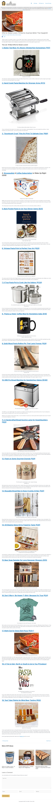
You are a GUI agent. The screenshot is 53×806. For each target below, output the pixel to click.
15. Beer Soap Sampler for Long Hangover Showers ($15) (24, 560)
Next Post (48, 740)
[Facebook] (2, 36)
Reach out (22, 736)
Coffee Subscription (24, 173)
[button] (31, 3)
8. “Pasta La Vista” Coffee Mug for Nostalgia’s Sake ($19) (24, 314)
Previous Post (5, 740)
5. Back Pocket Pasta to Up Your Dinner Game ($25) (22, 209)
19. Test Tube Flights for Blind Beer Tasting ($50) (21, 700)
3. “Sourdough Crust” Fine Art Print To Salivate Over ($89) (25, 134)
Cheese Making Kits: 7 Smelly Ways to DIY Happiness (26, 767)
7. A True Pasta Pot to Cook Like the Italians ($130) (22, 282)
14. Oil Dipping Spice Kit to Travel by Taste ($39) (21, 525)
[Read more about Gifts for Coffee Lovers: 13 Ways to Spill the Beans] (9, 757)
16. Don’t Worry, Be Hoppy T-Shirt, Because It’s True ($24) (25, 595)
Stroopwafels (9, 173)
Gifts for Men (12, 34)
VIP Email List (41, 3)
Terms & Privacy (48, 3)
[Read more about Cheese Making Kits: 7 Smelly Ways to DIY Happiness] (26, 757)
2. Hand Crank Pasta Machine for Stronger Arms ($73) (23, 83)
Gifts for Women (18, 34)
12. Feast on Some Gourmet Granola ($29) (18, 459)
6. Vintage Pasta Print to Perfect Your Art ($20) (20, 248)
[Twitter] (4, 36)
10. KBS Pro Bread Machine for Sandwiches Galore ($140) (25, 380)
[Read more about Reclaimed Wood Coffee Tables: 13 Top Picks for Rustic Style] (43, 757)
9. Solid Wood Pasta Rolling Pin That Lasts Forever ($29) (24, 343)
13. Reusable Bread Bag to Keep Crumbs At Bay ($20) (23, 491)
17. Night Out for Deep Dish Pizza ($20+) (18, 631)
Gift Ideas (35, 3)
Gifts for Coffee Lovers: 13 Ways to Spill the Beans (8, 767)
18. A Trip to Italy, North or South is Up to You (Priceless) (24, 664)
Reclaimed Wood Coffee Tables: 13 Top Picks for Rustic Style (43, 767)
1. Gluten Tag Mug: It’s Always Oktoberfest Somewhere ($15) (26, 48)
